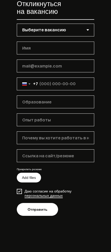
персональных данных (44, 195)
